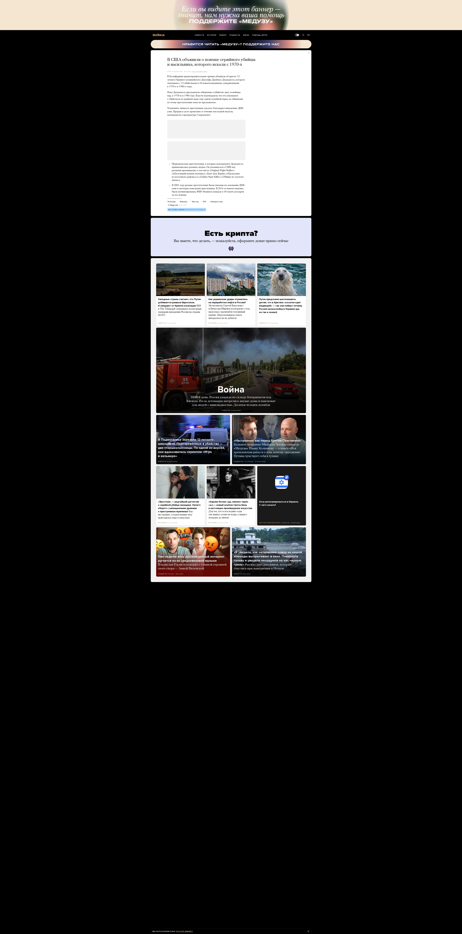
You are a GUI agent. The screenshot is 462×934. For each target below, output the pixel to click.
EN (308, 35)
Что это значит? (184, 931)
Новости (199, 35)
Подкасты (234, 35)
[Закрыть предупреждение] (308, 931)
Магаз (246, 35)
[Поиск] (303, 35)
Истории (211, 35)
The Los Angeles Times (199, 71)
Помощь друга (259, 35)
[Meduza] (158, 35)
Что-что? (183, 205)
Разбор (222, 35)
